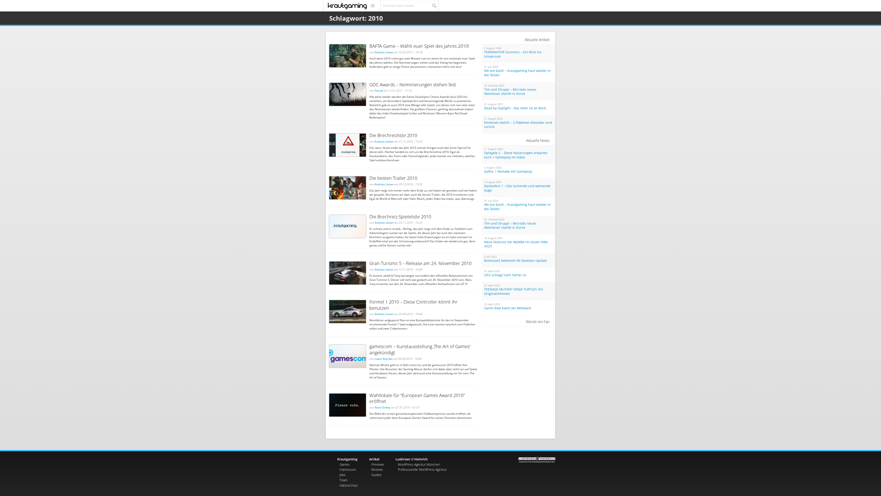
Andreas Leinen (384, 52)
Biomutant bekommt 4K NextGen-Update (515, 261)
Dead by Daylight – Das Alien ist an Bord (515, 108)
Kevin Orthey (382, 407)
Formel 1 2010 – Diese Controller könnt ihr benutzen (413, 305)
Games (345, 464)
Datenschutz (349, 485)
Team (343, 480)
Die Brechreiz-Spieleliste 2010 (400, 217)
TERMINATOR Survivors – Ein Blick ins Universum (512, 54)
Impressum (348, 469)
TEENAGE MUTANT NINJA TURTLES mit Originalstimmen (513, 291)
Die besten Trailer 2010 (393, 178)
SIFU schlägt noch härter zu (505, 275)
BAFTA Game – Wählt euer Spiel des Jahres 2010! (419, 46)
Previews (377, 464)
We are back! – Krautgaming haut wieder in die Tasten (517, 73)
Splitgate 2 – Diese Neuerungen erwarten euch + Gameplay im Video (516, 155)
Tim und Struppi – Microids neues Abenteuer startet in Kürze (510, 91)
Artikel (374, 459)
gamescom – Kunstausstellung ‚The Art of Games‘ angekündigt (419, 349)
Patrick (379, 91)
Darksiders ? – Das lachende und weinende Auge (517, 188)
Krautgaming (347, 459)
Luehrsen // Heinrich (412, 459)
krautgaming (347, 6)
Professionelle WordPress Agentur (422, 469)
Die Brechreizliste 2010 (393, 135)
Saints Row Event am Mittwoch (507, 308)
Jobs (343, 475)
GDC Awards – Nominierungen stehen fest (412, 85)
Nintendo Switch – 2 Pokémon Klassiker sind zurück (518, 125)
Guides (376, 475)
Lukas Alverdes (384, 359)
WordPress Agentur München (419, 464)
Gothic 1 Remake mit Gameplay (508, 171)
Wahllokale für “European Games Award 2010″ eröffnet (417, 398)
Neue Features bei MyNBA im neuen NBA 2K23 (516, 244)
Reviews (377, 469)
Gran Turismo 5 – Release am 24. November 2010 (420, 263)
